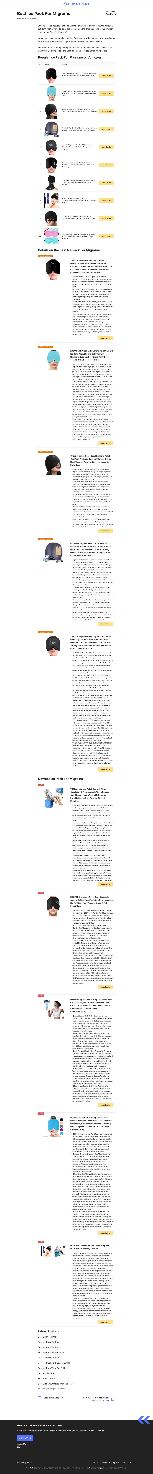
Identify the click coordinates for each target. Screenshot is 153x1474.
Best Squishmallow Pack (49, 1378)
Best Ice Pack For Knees (49, 1342)
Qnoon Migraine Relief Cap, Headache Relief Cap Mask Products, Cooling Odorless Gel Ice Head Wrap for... (79, 111)
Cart (19, 1447)
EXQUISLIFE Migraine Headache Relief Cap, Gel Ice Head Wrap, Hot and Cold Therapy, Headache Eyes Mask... (79, 93)
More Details (106, 76)
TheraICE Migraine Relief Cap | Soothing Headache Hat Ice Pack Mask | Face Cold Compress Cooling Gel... (79, 75)
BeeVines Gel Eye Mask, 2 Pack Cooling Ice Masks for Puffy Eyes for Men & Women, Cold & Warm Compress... (78, 236)
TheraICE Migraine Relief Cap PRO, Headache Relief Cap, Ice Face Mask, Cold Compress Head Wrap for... (78, 147)
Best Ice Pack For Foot (48, 1358)
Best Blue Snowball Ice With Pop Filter (55, 1384)
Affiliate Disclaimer (100, 1463)
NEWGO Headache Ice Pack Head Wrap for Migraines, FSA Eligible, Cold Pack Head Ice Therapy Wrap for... (79, 200)
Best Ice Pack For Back (49, 1347)
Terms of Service (129, 1463)
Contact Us (25, 1438)
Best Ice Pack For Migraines (51, 1352)
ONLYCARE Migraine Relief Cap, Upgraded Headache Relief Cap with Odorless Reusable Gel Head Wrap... (78, 165)
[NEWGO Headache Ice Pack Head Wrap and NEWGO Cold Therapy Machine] (53, 1250)
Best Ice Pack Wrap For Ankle (52, 1368)
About (20, 1444)
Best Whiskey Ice (46, 1373)
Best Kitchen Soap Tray (53, 1398)
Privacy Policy (115, 1463)
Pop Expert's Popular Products (53, 1389)
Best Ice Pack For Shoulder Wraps (54, 1363)
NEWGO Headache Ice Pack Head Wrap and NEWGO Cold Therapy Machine (89, 1247)
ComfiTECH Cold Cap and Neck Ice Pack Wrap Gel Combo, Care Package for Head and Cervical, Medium (78, 182)
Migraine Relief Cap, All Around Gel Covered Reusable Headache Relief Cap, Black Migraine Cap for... (79, 218)
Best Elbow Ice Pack (47, 1337)
